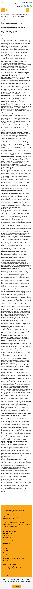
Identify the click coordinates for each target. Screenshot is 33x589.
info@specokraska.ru (9, 577)
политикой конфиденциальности (16, 582)
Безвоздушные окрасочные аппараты (14, 522)
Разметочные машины (10, 526)
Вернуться (4, 19)
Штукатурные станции (9, 531)
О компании (6, 543)
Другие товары (7, 535)
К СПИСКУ (16, 500)
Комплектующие (8, 533)
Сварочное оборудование (11, 540)
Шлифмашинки (7, 529)
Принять (17, 586)
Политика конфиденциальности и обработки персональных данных (13, 557)
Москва (17, 4)
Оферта (5, 560)
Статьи (5, 548)
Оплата (5, 552)
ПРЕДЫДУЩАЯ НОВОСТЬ (3, 500)
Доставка (5, 550)
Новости (5, 546)
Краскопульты (7, 537)
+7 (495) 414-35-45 (26, 2)
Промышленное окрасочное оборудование (16, 524)
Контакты (5, 554)
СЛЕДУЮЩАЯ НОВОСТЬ (29, 500)
